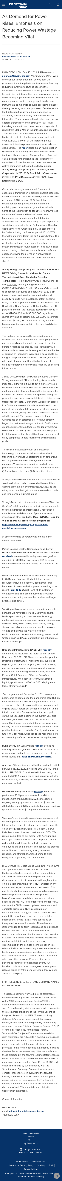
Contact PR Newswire (30, 1133)
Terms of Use (22, 1161)
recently (47, 650)
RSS (51, 1165)
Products (30, 1136)
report (25, 148)
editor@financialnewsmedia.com (26, 1111)
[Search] (58, 4)
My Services (30, 1143)
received (7, 556)
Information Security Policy (21, 1165)
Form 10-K (15, 590)
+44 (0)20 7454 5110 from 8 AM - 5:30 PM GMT (31, 1151)
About (30, 1140)
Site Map (41, 1165)
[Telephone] (50, 4)
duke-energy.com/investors (36, 756)
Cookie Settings (31, 1169)
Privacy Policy (38, 1161)
